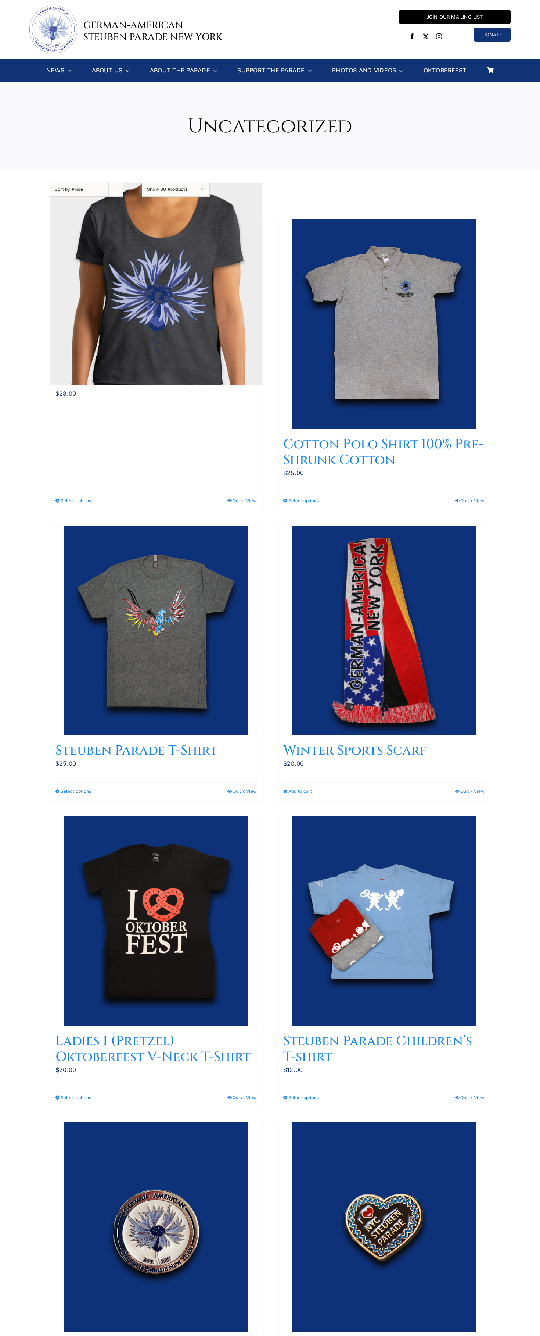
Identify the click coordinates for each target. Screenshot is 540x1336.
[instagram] (439, 36)
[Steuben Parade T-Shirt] (156, 630)
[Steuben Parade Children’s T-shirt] (384, 921)
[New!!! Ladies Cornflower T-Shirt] (156, 284)
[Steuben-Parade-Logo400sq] (53, 8)
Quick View (245, 500)
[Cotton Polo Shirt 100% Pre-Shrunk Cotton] (384, 324)
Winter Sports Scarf (354, 750)
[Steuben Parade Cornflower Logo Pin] (156, 1227)
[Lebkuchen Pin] (384, 1227)
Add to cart (300, 791)
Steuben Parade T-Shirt (136, 750)
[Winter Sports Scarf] (384, 630)
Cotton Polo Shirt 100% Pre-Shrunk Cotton (383, 452)
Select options (76, 500)
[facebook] (412, 36)
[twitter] (426, 36)
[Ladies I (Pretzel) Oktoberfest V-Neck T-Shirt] (156, 921)
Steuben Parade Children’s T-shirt (377, 1049)
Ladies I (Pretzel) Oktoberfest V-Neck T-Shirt (153, 1049)
